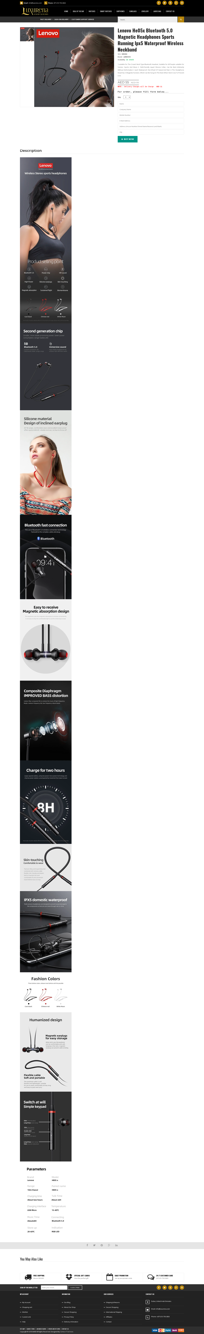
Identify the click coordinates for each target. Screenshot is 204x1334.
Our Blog (67, 1302)
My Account (26, 1302)
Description (31, 151)
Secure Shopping (70, 1312)
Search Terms (31, 1329)
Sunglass (133, 11)
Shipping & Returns (113, 1302)
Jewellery (145, 11)
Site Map (22, 1329)
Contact (108, 1322)
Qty (119, 97)
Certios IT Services (66, 1332)
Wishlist (25, 1312)
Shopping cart (27, 1307)
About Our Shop (70, 1307)
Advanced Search (41, 1329)
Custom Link (26, 1317)
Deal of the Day (78, 11)
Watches (92, 11)
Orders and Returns (54, 1329)
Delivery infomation (71, 1322)
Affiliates (109, 1317)
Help (24, 1322)
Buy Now (129, 139)
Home (66, 11)
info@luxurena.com (35, 3)
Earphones (121, 11)
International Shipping (114, 1312)
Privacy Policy (69, 1317)
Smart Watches (106, 11)
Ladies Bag (157, 11)
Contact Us (170, 11)
